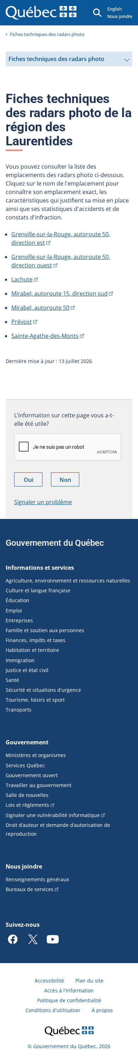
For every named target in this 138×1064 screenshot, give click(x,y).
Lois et (27, 805)
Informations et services (40, 568)
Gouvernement (27, 742)
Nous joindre (119, 16)
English (114, 9)
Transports (18, 709)
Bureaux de (29, 889)
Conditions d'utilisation (52, 1010)
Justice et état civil (27, 670)
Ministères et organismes (36, 755)
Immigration (20, 660)
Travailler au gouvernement (38, 785)
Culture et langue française (38, 590)
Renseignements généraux (37, 879)
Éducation (17, 600)
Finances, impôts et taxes (35, 640)
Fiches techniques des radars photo (47, 34)
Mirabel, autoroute (40, 308)
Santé (12, 680)
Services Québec (25, 765)
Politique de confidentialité (69, 1000)
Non (69, 481)
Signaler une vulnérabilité (53, 815)
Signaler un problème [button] (43, 502)
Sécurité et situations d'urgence (43, 690)
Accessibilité (49, 980)
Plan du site (89, 980)
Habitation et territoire (32, 650)
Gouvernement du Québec (55, 543)
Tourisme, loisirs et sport (35, 699)
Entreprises (19, 620)
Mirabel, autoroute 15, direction (59, 293)
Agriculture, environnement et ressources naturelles (68, 580)
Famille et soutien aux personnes (45, 630)
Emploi (14, 610)
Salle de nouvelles (27, 795)
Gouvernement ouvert (32, 775)
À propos (102, 1010)
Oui (33, 481)
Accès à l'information (69, 990)
